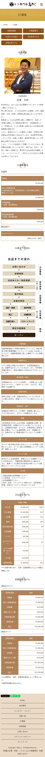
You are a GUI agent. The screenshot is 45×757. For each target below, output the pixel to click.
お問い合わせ (23, 731)
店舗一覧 (22, 716)
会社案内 (22, 706)
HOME (5, 25)
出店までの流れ (12, 37)
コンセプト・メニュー (22, 711)
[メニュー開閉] (41, 4)
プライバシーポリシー (22, 737)
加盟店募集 (11, 31)
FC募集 (22, 721)
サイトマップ (23, 742)
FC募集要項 (33, 31)
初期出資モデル (12, 43)
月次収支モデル (33, 37)
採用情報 (22, 726)
